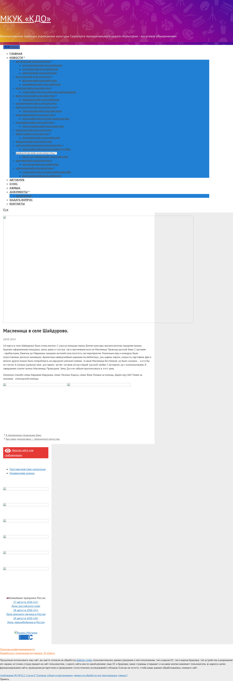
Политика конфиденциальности (17, 649)
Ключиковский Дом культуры (35, 115)
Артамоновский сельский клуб (42, 65)
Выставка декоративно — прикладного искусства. (33, 439)
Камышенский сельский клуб (40, 100)
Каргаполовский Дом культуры (36, 107)
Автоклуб (17, 179)
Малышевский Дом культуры (34, 122)
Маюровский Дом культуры (34, 130)
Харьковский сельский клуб (40, 69)
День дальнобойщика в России (26, 622)
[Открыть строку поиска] (6, 210)
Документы (19, 191)
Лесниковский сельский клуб (41, 138)
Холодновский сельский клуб (41, 176)
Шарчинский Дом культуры (33, 161)
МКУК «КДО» (25, 18)
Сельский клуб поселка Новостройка (46, 149)
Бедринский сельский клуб (39, 81)
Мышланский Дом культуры (34, 141)
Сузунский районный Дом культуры (39, 145)
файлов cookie (84, 660)
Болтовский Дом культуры (33, 77)
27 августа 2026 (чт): (25, 602)
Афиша (15, 187)
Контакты (17, 203)
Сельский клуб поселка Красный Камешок (49, 92)
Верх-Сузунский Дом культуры (35, 96)
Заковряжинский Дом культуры (36, 103)
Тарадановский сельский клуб (42, 111)
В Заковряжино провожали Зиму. (24, 435)
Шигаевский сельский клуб (39, 73)
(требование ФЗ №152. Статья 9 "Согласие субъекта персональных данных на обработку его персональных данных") (64, 675)
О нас (14, 183)
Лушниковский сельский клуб (41, 84)
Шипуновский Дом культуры (34, 168)
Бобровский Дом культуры (33, 88)
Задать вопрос (21, 199)
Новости (16, 57)
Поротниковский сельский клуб (43, 126)
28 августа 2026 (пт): (25, 610)
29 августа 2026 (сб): (25, 618)
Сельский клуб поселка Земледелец (45, 119)
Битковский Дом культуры (33, 61)
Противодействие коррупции (28, 469)
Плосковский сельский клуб (40, 164)
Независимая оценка (22, 473)
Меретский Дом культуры (32, 134)
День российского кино (25, 606)
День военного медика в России (25, 614)
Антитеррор (23, 196)
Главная (16, 53)
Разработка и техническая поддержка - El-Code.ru (27, 653)
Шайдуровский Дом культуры (35, 153)
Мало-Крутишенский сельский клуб (45, 157)
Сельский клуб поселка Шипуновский (46, 172)
